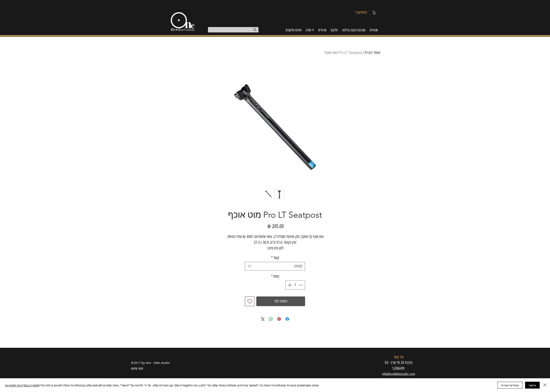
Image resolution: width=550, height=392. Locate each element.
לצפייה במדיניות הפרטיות (21, 385)
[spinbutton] (295, 285)
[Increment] (289, 285)
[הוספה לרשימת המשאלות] (250, 301)
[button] (374, 13)
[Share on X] (262, 319)
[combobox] (275, 266)
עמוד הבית (372, 52)
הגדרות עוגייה (510, 385)
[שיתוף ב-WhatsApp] (270, 319)
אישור (532, 385)
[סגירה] (544, 385)
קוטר (275, 257)
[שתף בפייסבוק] (287, 319)
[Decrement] (301, 285)
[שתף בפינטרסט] (279, 319)
